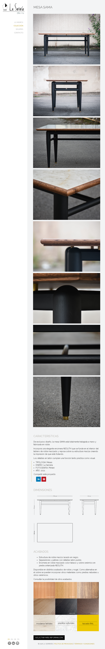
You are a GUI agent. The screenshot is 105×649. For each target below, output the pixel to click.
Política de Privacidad (63, 644)
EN (12, 639)
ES (9, 639)
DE (15, 639)
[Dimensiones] (66, 518)
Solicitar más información (49, 638)
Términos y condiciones (84, 644)
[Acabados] (66, 606)
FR (18, 639)
